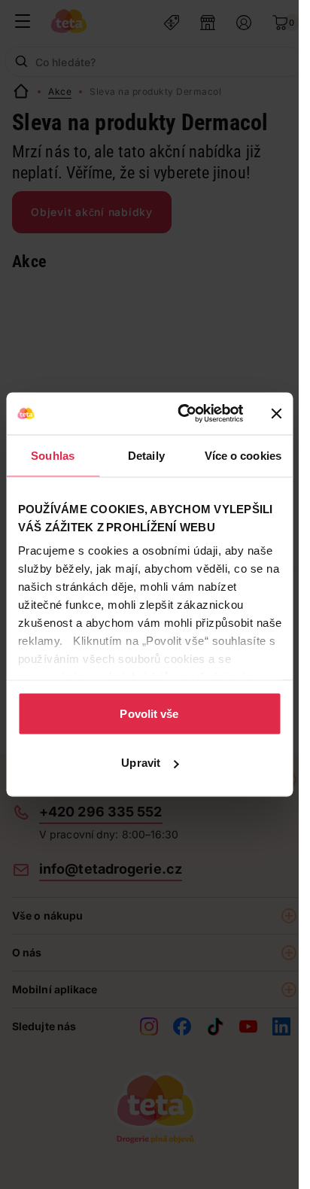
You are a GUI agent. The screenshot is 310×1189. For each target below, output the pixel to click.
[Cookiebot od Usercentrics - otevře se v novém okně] (182, 414)
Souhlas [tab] (52, 455)
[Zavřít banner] (276, 413)
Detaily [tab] (146, 455)
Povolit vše (149, 713)
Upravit (140, 762)
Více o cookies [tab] (243, 455)
